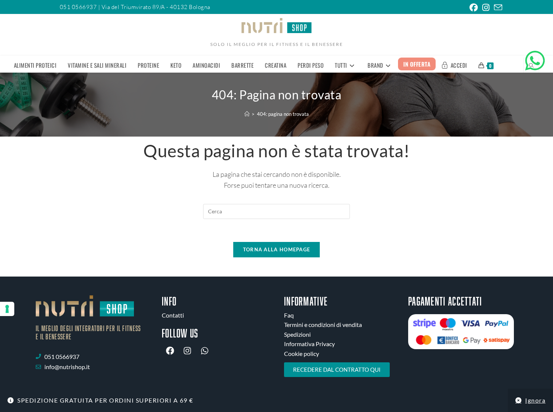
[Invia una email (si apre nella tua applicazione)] (497, 7)
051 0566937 (79, 7)
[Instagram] (187, 350)
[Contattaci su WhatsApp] (535, 60)
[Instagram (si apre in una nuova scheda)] (486, 7)
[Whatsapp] (204, 350)
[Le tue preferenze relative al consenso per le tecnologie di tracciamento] (7, 309)
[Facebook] (170, 350)
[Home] (247, 114)
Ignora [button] (535, 400)
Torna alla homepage (276, 249)
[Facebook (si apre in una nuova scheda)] (473, 7)
